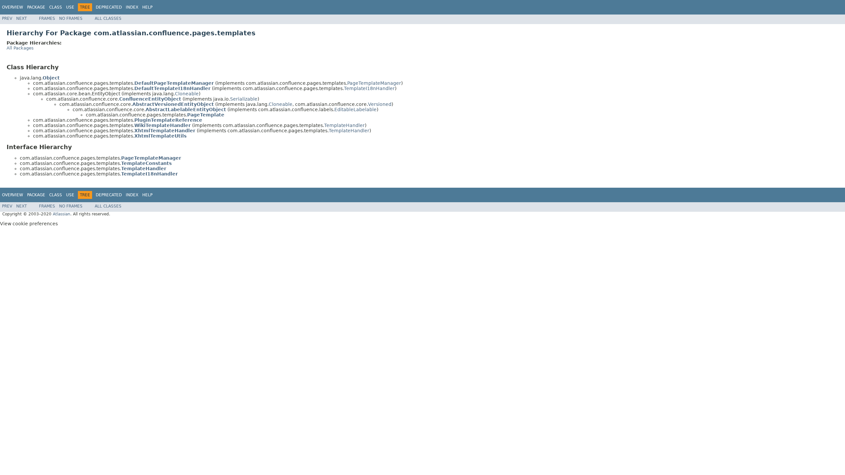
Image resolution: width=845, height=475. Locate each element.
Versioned (379, 104)
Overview (12, 7)
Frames (47, 18)
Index (132, 7)
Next (21, 18)
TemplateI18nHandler (369, 88)
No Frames (71, 18)
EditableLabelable (355, 109)
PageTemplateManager (374, 83)
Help (147, 7)
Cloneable (187, 93)
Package (36, 7)
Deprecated (109, 7)
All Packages (20, 48)
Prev (7, 18)
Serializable (243, 99)
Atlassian (61, 214)
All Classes (108, 18)
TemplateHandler (344, 125)
